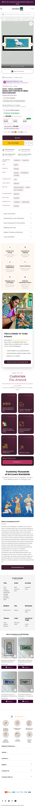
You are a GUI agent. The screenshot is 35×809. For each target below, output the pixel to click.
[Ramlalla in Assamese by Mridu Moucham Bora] (9, 647)
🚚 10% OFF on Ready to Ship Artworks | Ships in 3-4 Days (17, 3)
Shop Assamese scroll (17, 567)
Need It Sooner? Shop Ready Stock (17, 362)
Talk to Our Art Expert (13, 143)
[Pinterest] (12, 801)
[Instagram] (5, 801)
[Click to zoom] (31, 24)
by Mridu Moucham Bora (9, 95)
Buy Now (17, 138)
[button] (17, 82)
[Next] (31, 44)
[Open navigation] (4, 8)
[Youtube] (15, 801)
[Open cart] (33, 8)
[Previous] (4, 44)
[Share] (31, 143)
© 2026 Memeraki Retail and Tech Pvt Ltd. (12, 805)
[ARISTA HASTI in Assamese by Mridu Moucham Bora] (26, 647)
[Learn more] (14, 77)
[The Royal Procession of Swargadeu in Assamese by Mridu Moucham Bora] (9, 681)
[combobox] (17, 14)
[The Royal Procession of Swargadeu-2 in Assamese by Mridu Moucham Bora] (26, 681)
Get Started (16, 462)
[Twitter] (9, 801)
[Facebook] (2, 801)
